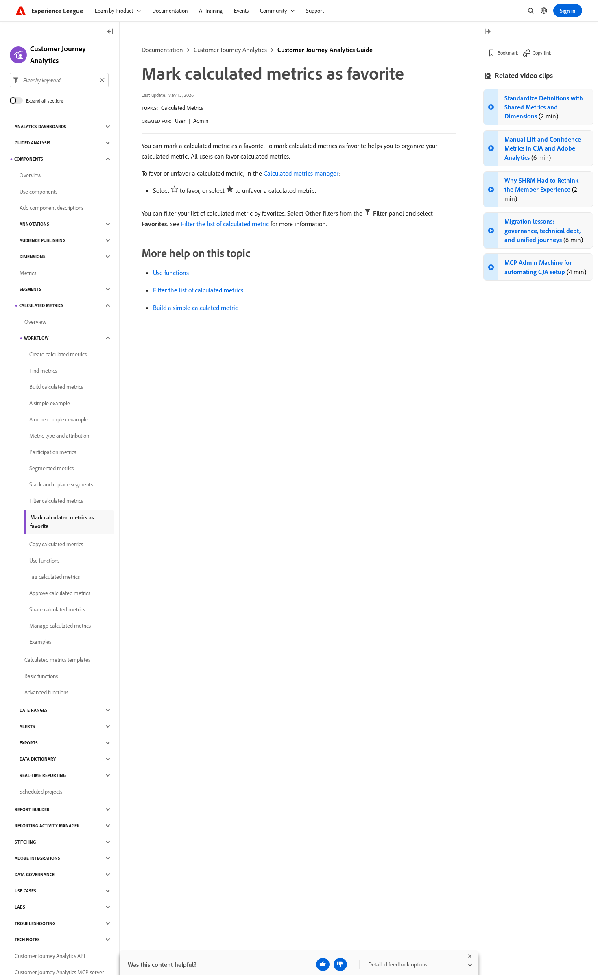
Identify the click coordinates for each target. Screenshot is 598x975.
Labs (20, 907)
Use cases (25, 891)
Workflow (36, 338)
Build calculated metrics (56, 386)
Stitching (25, 842)
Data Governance (35, 874)
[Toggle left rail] (110, 32)
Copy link (542, 53)
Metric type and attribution (59, 435)
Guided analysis (32, 143)
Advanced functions (46, 692)
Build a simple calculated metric (195, 307)
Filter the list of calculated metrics (198, 290)
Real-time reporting (43, 775)
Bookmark (508, 53)
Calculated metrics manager (301, 173)
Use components (38, 191)
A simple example (49, 403)
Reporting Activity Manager (47, 826)
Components (28, 159)
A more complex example (58, 419)
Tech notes (27, 939)
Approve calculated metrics (59, 593)
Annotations (34, 224)
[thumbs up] (323, 964)
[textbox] (59, 80)
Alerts (27, 726)
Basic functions (41, 676)
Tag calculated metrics (54, 576)
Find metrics (43, 370)
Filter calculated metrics (56, 500)
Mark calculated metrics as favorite (62, 522)
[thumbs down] (340, 964)
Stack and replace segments (61, 484)
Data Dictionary (38, 759)
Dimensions (33, 257)
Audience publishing (42, 240)
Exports (29, 743)
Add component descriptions (51, 208)
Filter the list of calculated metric (225, 224)
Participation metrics (52, 452)
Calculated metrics (41, 305)
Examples (40, 642)
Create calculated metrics (58, 354)
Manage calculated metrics (60, 625)
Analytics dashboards (40, 126)
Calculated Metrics (182, 107)
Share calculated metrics (57, 609)
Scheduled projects (41, 791)
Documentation (162, 50)
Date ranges (34, 710)
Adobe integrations (37, 858)
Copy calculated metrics (56, 544)
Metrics (28, 273)
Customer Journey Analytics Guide (325, 50)
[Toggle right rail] (487, 32)
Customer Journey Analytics (230, 50)
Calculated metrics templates (57, 659)
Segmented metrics (51, 468)
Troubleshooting (35, 923)
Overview (30, 175)
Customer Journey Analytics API (50, 956)
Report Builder (32, 809)
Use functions (171, 272)
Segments (30, 289)
